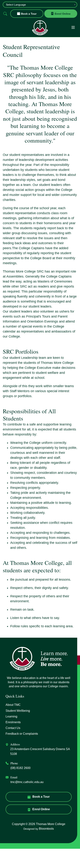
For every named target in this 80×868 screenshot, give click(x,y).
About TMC (13, 704)
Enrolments (13, 722)
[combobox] (40, 5)
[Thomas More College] (40, 27)
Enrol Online (63, 13)
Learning (11, 716)
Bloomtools (46, 828)
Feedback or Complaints (22, 733)
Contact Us (13, 728)
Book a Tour (28, 13)
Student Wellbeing (18, 710)
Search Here (5, 13)
